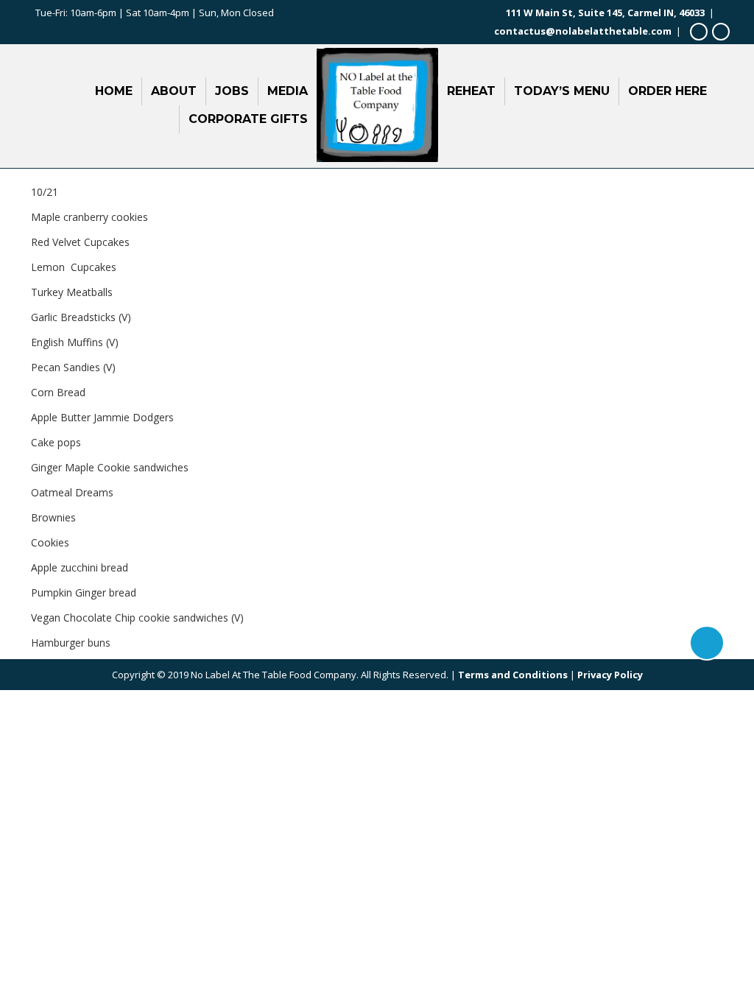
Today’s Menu (562, 91)
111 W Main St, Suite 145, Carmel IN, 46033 (605, 12)
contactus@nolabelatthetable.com (583, 31)
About (174, 91)
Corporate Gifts (248, 119)
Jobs (232, 91)
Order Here (667, 91)
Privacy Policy (610, 674)
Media (287, 91)
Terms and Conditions (513, 674)
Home (114, 91)
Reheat (471, 91)
